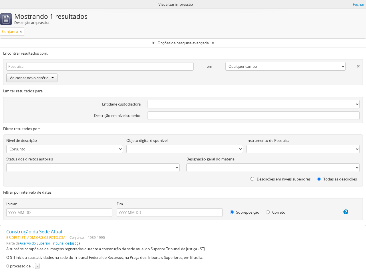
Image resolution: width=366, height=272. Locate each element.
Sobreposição (247, 212)
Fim (120, 204)
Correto (278, 212)
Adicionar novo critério (29, 77)
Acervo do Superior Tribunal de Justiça (50, 243)
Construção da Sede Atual (34, 232)
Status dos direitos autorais (29, 159)
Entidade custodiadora (121, 104)
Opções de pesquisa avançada (183, 42)
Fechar (358, 4)
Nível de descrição (21, 140)
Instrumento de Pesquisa (267, 140)
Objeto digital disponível (147, 140)
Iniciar (11, 204)
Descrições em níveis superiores (283, 179)
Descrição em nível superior (117, 115)
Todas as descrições (340, 179)
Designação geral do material (210, 159)
